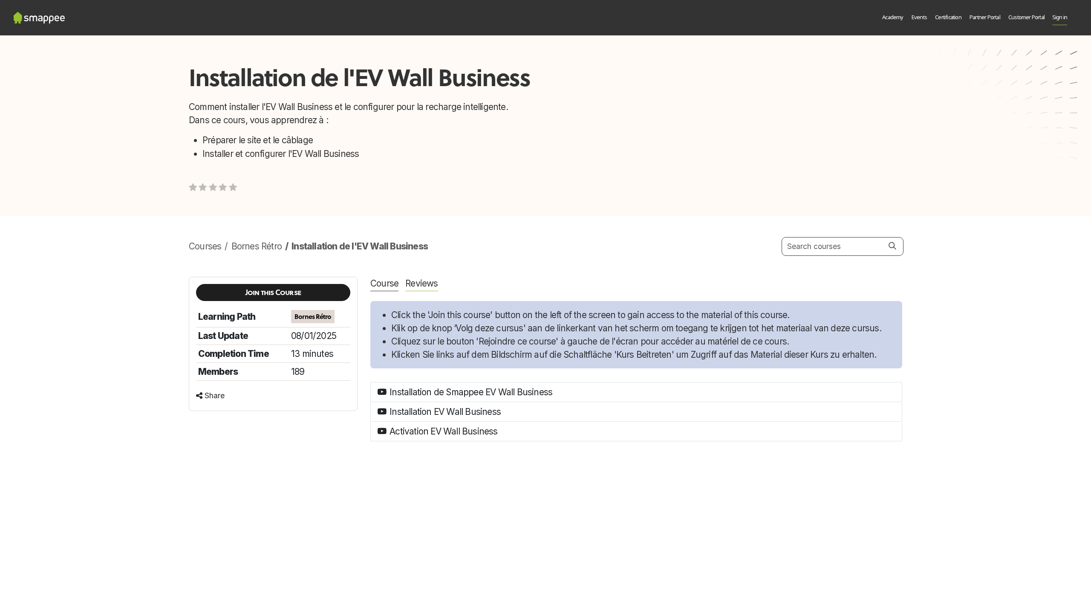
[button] (273, 292)
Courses (205, 246)
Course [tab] (384, 283)
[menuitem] (893, 18)
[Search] (892, 246)
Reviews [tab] (421, 283)
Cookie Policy (491, 601)
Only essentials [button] (853, 600)
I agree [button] (888, 600)
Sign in (1059, 17)
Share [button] (213, 395)
